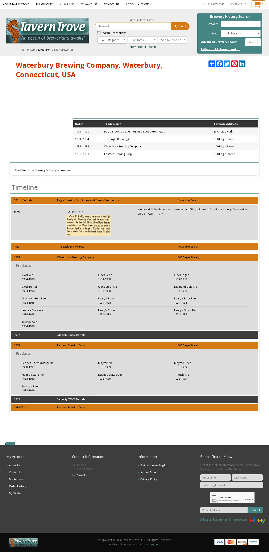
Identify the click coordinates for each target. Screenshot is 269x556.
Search (182, 26)
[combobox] (112, 40)
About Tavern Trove (16, 4)
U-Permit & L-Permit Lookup (220, 49)
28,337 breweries (63, 49)
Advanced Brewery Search (219, 42)
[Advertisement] (134, 101)
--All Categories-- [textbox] (110, 40)
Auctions (143, 4)
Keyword (212, 24)
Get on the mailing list (154, 465)
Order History (17, 486)
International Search (142, 47)
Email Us (82, 475)
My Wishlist (66, 4)
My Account (111, 4)
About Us (15, 465)
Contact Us (16, 472)
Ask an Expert (44, 4)
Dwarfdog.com (151, 544)
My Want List (89, 4)
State (215, 33)
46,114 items (29, 49)
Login (130, 4)
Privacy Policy (149, 479)
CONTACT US (238, 4)
